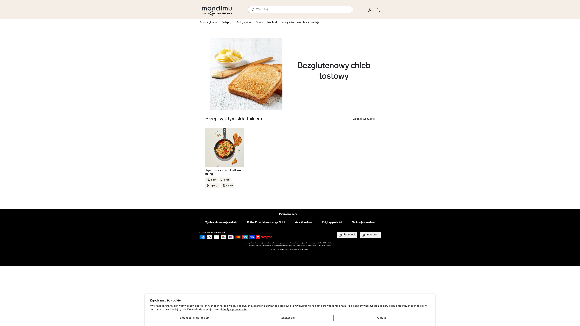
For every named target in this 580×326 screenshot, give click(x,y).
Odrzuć (381, 318)
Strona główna (209, 22)
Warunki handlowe (303, 222)
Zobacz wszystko (364, 119)
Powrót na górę (288, 214)
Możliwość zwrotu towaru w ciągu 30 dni (266, 222)
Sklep (225, 22)
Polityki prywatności (234, 309)
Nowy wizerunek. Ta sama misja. (301, 22)
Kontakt (272, 22)
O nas (259, 22)
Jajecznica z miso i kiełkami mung (223, 172)
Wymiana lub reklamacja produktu (221, 222)
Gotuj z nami (244, 22)
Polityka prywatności (332, 222)
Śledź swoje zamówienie (363, 222)
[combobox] (300, 9)
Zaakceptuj (288, 318)
